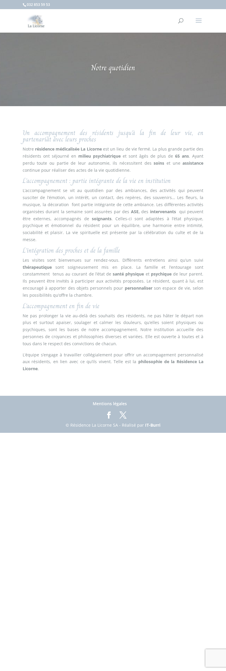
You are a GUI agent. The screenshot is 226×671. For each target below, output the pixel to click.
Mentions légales (110, 403)
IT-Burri (152, 425)
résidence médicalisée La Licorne (68, 149)
